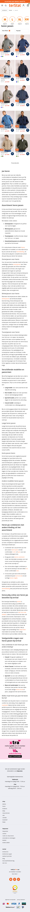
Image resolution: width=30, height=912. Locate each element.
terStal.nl (4, 10)
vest (17, 571)
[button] (5, 5)
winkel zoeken (6, 842)
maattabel (5, 705)
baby (3, 811)
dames (4, 804)
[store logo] (15, 5)
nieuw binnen (6, 813)
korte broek (19, 576)
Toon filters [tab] (5, 30)
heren (10, 10)
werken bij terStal (7, 856)
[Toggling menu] (2, 5)
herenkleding (20, 252)
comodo (4, 817)
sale (3, 815)
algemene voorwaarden (10, 899)
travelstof (4, 820)
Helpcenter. (20, 771)
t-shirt (14, 552)
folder (4, 822)
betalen (4, 840)
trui (27, 568)
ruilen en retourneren (8, 836)
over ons (4, 863)
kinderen (4, 808)
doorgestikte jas (19, 53)
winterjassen (5, 299)
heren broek (19, 689)
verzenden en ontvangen (8, 838)
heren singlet (13, 578)
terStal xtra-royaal (7, 854)
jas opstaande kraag (20, 103)
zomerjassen (17, 264)
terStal (19, 601)
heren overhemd (19, 557)
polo (19, 552)
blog (3, 858)
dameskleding (6, 588)
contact (4, 833)
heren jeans (14, 550)
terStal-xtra (5, 851)
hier (16, 869)
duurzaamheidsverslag (8, 860)
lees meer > (15, 874)
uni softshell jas (4, 129)
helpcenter (22, 629)
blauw (22, 247)
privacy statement (21, 899)
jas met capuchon (4, 53)
